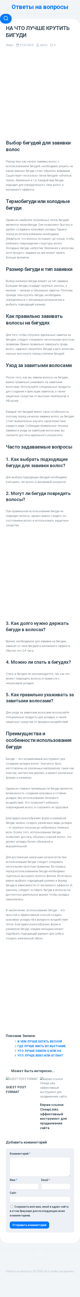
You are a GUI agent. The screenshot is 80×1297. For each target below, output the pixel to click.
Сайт (13, 1192)
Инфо (9, 45)
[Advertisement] (40, 93)
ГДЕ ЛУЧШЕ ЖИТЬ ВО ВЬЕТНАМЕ (41, 1046)
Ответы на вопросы (40, 7)
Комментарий (20, 1153)
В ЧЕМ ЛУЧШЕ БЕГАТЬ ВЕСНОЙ (39, 1041)
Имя (13, 1180)
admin (44, 45)
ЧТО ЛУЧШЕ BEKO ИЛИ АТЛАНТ (40, 1055)
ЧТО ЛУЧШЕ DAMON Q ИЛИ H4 (39, 1051)
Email (45, 1180)
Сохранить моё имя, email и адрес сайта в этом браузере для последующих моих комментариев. (39, 1211)
